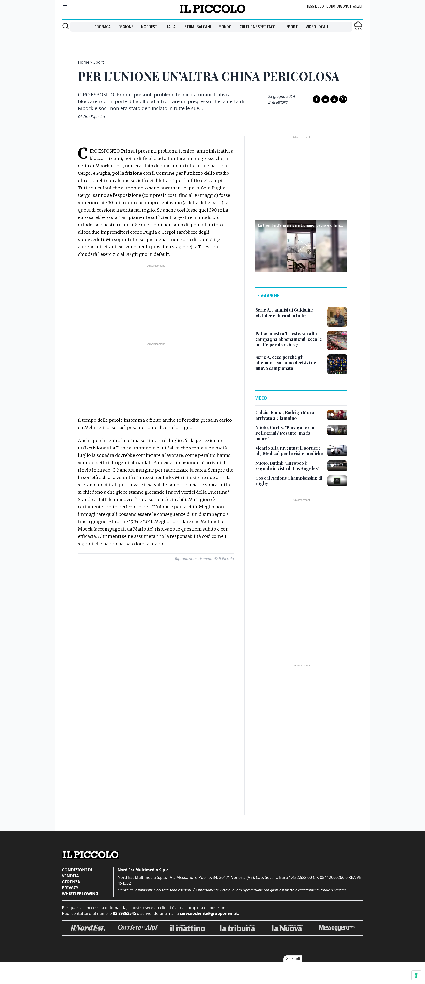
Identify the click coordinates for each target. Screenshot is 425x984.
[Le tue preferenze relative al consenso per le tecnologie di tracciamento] (416, 975)
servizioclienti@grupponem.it (209, 913)
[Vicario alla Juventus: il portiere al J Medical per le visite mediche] (337, 450)
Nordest (149, 26)
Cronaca (102, 26)
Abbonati (344, 6)
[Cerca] (65, 25)
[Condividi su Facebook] (316, 99)
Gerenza (71, 881)
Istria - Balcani (197, 26)
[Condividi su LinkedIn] (325, 99)
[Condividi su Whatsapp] (343, 99)
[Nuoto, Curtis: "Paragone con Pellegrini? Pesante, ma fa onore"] (337, 430)
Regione (126, 26)
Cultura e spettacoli (259, 26)
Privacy (70, 887)
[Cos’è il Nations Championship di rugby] (337, 480)
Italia (170, 26)
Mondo (225, 26)
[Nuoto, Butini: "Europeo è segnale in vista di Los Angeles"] (337, 465)
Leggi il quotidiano (321, 6)
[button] (301, 245)
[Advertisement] (212, 43)
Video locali (317, 26)
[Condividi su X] (334, 99)
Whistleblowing (80, 893)
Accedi (357, 6)
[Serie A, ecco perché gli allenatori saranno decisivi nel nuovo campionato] (337, 364)
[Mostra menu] (65, 7)
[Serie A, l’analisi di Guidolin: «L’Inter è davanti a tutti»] (337, 317)
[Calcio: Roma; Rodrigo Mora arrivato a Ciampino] (337, 415)
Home (83, 62)
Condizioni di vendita (77, 873)
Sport (292, 26)
